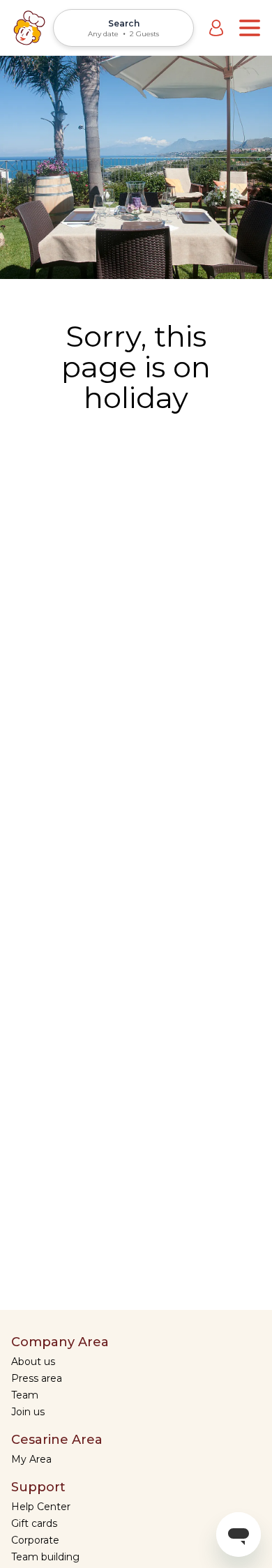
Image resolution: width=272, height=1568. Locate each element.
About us (33, 1361)
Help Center (40, 1506)
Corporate (35, 1540)
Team (24, 1395)
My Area (31, 1459)
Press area (36, 1378)
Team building (45, 1557)
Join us (28, 1411)
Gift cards (34, 1523)
